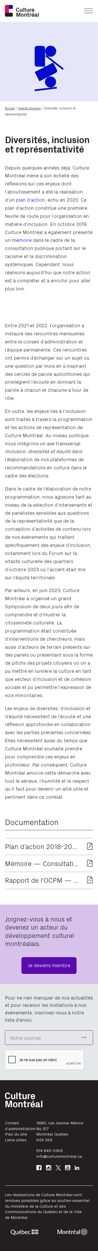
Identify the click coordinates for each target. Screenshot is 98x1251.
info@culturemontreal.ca (59, 1156)
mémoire (22, 239)
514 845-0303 (49, 1150)
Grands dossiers (29, 108)
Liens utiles (15, 1140)
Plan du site (16, 1134)
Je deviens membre (49, 964)
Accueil (10, 108)
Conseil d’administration (20, 1125)
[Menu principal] (88, 11)
